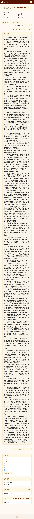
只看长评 (28, 498)
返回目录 (22, 29)
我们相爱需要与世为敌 (23, 7)
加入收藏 (6, 22)
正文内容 (6, 33)
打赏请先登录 (9, 473)
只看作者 (17, 498)
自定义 (7, 470)
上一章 (15, 29)
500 (6, 464)
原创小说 (13, 7)
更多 (29, 489)
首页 (3, 7)
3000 (6, 466)
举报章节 (20, 22)
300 (6, 462)
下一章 (28, 29)
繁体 (30, 25)
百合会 (6, 2)
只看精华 (22, 498)
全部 (13, 498)
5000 (6, 468)
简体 (25, 25)
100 (6, 460)
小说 (8, 7)
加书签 (13, 22)
